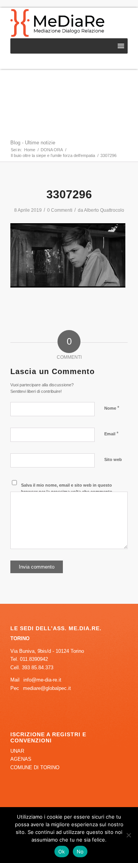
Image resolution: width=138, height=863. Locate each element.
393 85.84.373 (37, 667)
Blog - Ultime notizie (32, 142)
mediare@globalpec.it (47, 688)
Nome (111, 408)
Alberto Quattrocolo (104, 210)
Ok (61, 851)
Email (111, 433)
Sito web (113, 459)
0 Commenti (59, 210)
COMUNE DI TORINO (34, 767)
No (80, 851)
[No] (128, 835)
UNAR (17, 751)
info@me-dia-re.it (42, 680)
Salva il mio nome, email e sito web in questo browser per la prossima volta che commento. (67, 488)
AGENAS (20, 759)
